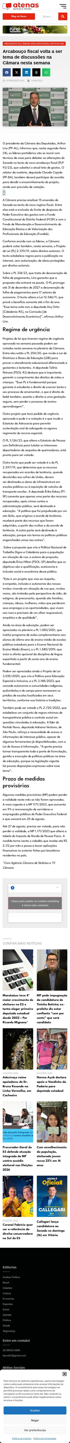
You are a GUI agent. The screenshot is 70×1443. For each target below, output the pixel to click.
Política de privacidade (44, 1438)
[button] (64, 1374)
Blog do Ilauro (18, 16)
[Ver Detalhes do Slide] (35, 30)
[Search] (62, 16)
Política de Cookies (21, 1438)
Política (7, 1320)
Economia (8, 1298)
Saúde (6, 1325)
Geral (6, 1309)
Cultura (7, 1293)
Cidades (7, 1287)
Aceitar (35, 1410)
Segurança (9, 1331)
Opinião (7, 1314)
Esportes (8, 1304)
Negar (35, 1420)
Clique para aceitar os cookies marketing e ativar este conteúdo (35, 903)
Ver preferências (35, 1430)
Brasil (6, 1282)
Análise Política (11, 1277)
